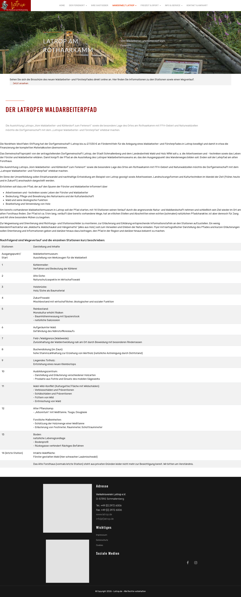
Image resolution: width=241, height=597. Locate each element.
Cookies (99, 545)
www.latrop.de (104, 514)
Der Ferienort (77, 5)
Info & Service (172, 5)
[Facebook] (188, 562)
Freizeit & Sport (150, 5)
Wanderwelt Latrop (123, 5)
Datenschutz (102, 540)
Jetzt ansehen (20, 83)
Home (62, 5)
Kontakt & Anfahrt (197, 5)
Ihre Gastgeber (99, 5)
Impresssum (101, 535)
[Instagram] (195, 562)
